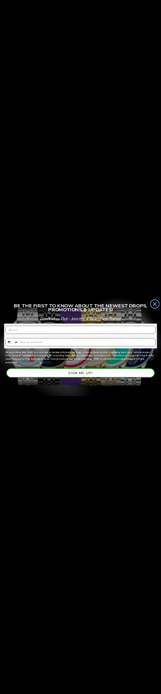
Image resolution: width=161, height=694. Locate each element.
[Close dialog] (155, 304)
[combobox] (11, 342)
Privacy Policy (28, 362)
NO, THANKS (80, 385)
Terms (46, 362)
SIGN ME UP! (80, 373)
